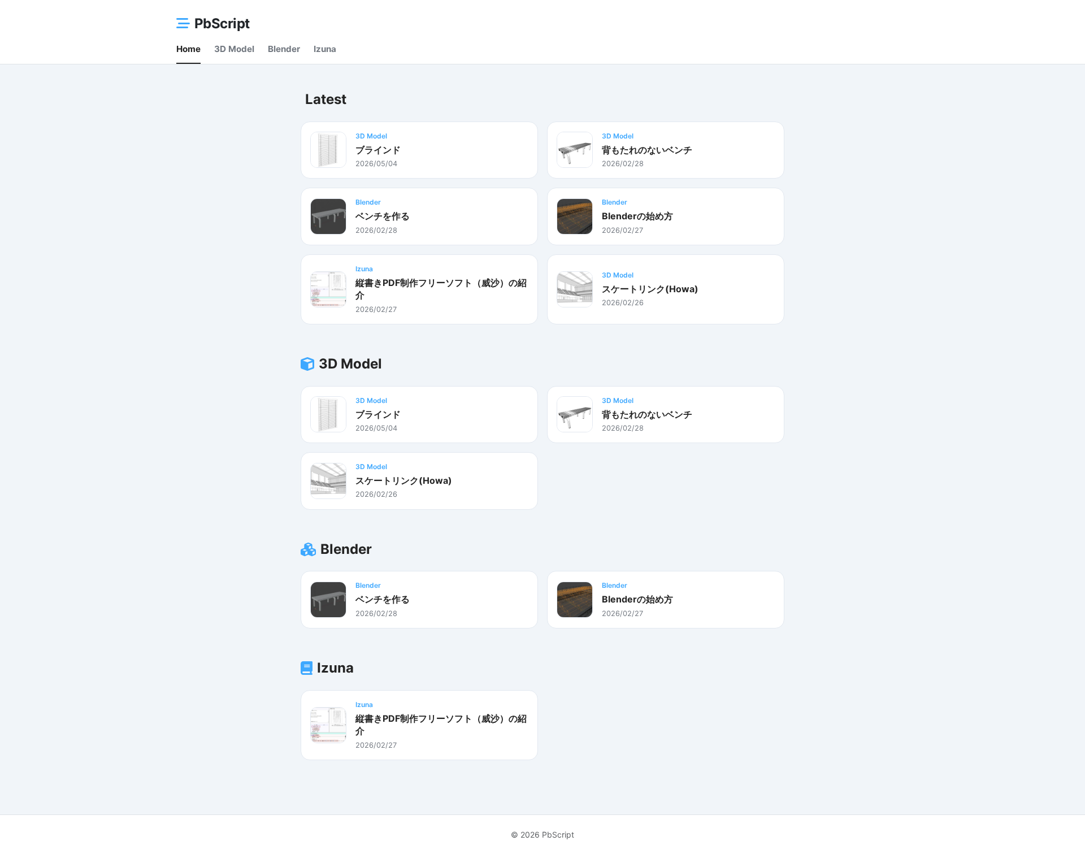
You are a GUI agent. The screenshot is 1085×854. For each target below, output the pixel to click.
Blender (284, 49)
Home (188, 49)
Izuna (325, 49)
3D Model (234, 49)
